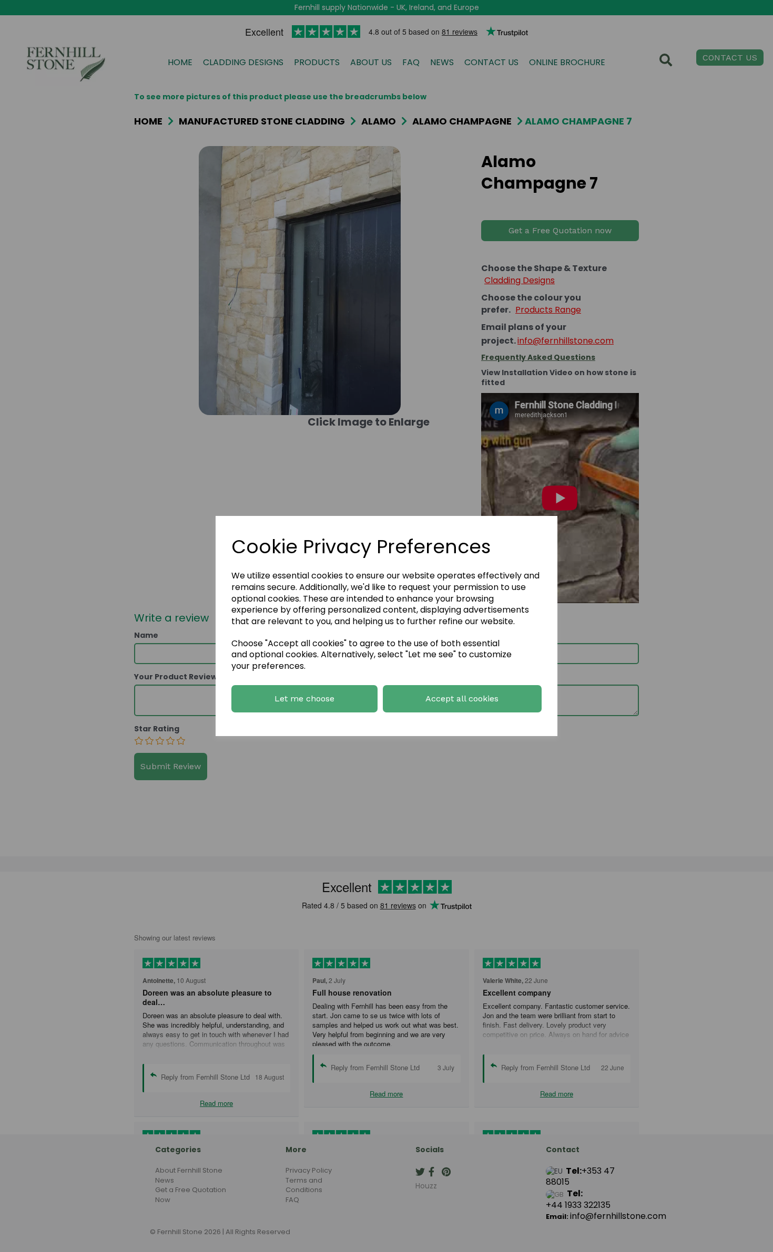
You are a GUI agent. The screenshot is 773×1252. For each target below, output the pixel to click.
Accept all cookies (462, 698)
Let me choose (304, 698)
